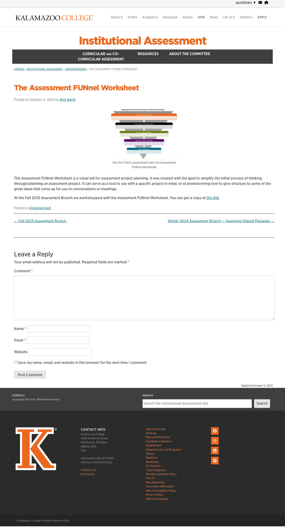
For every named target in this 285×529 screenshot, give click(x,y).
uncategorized (75, 69)
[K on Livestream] (215, 464)
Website (20, 352)
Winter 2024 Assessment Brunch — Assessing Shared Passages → (221, 221)
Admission (170, 17)
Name (20, 329)
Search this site (155, 429)
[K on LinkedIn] (215, 454)
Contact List (88, 469)
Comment (23, 271)
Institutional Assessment (142, 40)
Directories (88, 474)
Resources (148, 54)
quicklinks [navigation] (246, 2)
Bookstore (152, 461)
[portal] (266, 2)
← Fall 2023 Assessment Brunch (40, 221)
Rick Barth (67, 99)
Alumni (188, 17)
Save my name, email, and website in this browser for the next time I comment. (82, 362)
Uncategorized (40, 208)
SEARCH (147, 395)
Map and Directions (158, 437)
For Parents (153, 465)
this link (212, 198)
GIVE (201, 17)
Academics (150, 17)
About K (117, 17)
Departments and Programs (163, 449)
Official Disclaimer (157, 498)
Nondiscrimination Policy (161, 474)
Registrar (152, 457)
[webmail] (260, 2)
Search (262, 403)
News (214, 17)
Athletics (246, 17)
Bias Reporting (155, 482)
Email (20, 340)
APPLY (262, 17)
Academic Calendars (159, 441)
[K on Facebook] (215, 434)
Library (150, 453)
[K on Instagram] (215, 444)
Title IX (150, 478)
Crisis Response (156, 470)
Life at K (229, 17)
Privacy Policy (154, 494)
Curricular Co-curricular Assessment (101, 56)
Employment (154, 445)
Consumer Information (160, 486)
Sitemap (151, 433)
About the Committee (189, 54)
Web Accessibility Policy (161, 490)
